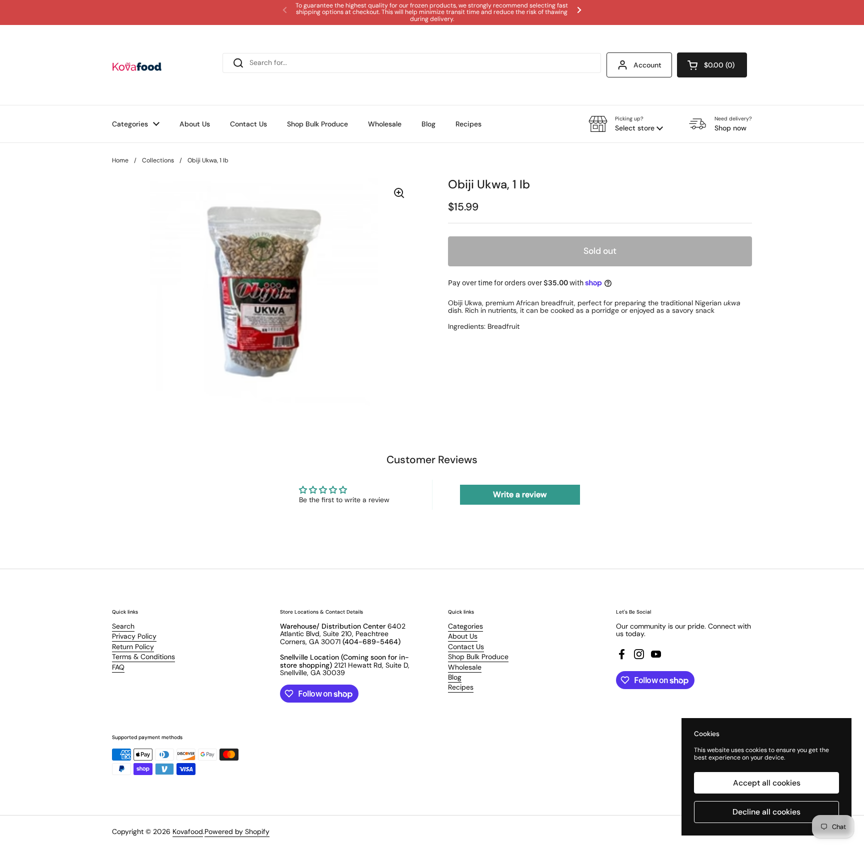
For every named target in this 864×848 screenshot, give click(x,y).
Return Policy (133, 646)
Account (648, 64)
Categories (465, 626)
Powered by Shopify (237, 831)
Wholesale (465, 667)
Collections (158, 160)
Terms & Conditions (143, 656)
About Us (463, 636)
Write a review (519, 494)
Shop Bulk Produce (478, 656)
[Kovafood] (137, 65)
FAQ (118, 667)
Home (120, 160)
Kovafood (187, 831)
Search (123, 626)
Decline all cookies (766, 812)
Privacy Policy (134, 636)
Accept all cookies (766, 783)
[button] (712, 64)
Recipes (461, 687)
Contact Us (466, 646)
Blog (455, 677)
